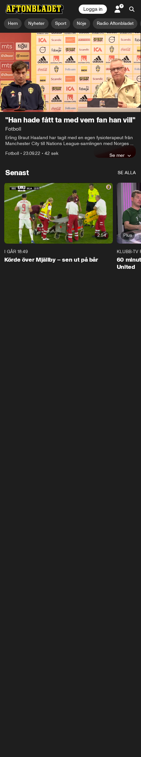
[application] (70, 72)
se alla (127, 172)
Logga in (92, 9)
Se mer (117, 155)
